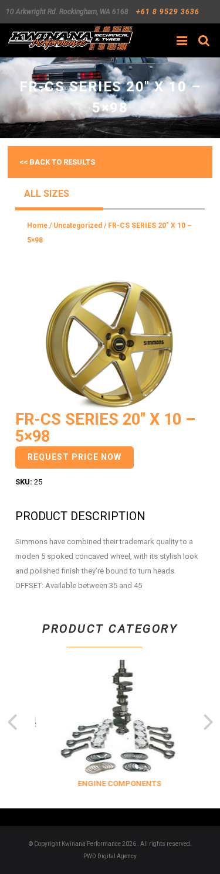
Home (37, 225)
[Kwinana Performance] (70, 38)
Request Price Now (74, 457)
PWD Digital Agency (110, 856)
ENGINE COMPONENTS (116, 783)
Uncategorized (77, 225)
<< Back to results (57, 162)
